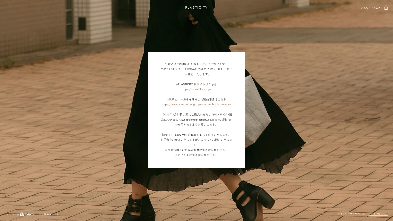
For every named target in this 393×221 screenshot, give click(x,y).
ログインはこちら (378, 213)
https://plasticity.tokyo (196, 89)
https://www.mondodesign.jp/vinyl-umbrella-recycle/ (196, 104)
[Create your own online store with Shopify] (27, 214)
